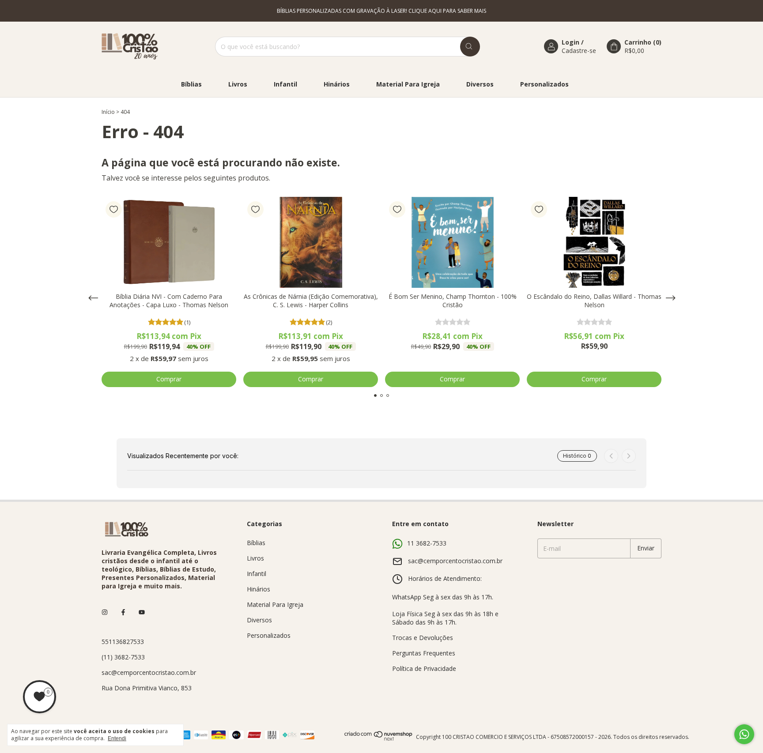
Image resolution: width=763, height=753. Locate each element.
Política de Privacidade (424, 668)
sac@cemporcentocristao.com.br (149, 672)
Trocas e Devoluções (422, 637)
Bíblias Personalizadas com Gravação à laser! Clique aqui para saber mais (381, 11)
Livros (237, 84)
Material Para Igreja (408, 84)
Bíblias (191, 84)
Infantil (285, 84)
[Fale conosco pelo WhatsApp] (744, 734)
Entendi (117, 738)
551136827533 (123, 641)
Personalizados (544, 84)
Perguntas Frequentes (423, 653)
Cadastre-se (579, 50)
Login (570, 42)
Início (108, 112)
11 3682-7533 (426, 543)
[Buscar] (470, 46)
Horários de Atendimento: (445, 578)
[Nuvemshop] (378, 739)
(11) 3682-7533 (123, 657)
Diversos (480, 84)
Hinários (337, 84)
